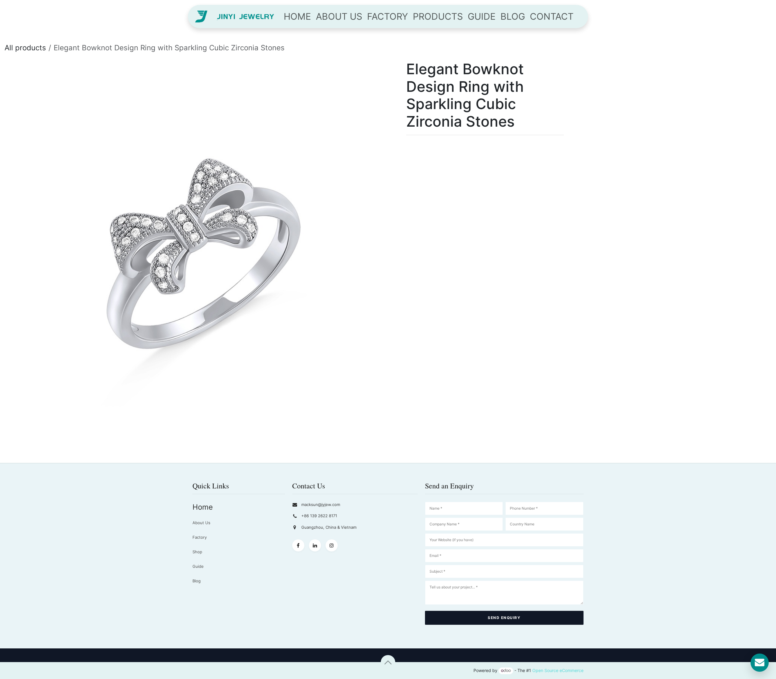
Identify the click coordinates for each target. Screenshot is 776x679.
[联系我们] (760, 663)
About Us (201, 522)
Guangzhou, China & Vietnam (328, 527)
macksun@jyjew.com (320, 504)
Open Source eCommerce (558, 670)
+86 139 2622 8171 (319, 515)
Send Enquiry (504, 617)
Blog (196, 580)
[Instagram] (332, 545)
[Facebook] (298, 545)
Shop (197, 551)
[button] (388, 662)
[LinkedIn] (315, 545)
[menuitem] (297, 16)
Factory (199, 537)
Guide (198, 566)
